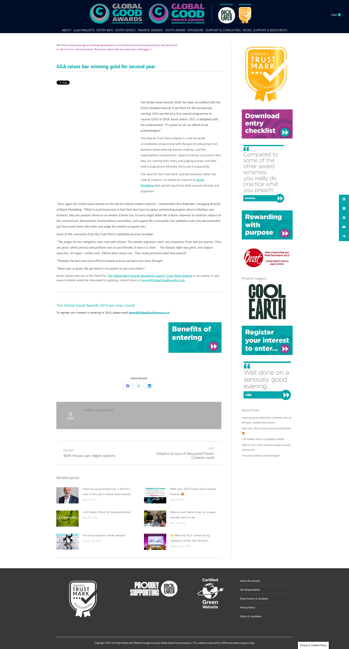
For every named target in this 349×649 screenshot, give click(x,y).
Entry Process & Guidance (254, 598)
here (146, 49)
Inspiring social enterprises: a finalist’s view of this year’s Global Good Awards (107, 491)
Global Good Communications (176, 642)
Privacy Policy (247, 607)
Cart (335, 14)
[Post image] (67, 495)
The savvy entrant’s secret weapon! (104, 535)
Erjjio (251, 642)
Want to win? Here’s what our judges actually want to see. (192, 514)
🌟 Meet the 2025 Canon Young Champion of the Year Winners (190, 537)
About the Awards (250, 580)
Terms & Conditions (251, 616)
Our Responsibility (250, 589)
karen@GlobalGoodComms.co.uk (149, 312)
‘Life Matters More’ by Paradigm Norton (107, 512)
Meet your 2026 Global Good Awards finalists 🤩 (193, 491)
